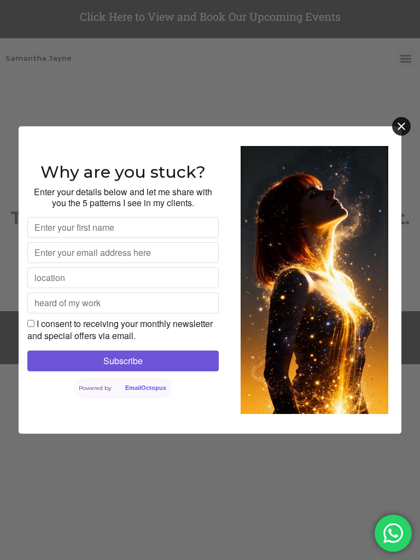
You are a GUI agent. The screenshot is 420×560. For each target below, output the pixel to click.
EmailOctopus (146, 387)
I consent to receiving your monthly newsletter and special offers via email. (120, 329)
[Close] (401, 126)
